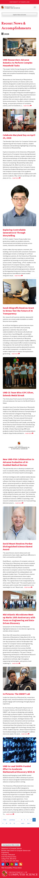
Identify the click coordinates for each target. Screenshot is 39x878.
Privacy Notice (17, 868)
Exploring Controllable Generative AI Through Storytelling (14, 232)
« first (4, 820)
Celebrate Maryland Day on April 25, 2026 (19, 136)
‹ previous (12, 820)
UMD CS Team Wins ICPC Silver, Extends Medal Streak (18, 394)
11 (10, 823)
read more (26, 106)
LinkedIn (16, 864)
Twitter (7, 864)
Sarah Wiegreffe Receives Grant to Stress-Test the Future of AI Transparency (18, 310)
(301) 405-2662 (14, 861)
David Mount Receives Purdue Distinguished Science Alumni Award (17, 546)
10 (6, 823)
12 (14, 823)
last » (29, 823)
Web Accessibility (6, 868)
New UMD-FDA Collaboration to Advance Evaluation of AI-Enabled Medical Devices (18, 462)
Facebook (2, 864)
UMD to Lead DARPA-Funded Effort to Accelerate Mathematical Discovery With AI (19, 769)
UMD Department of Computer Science (16, 7)
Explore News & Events (19, 15)
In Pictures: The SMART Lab (16, 693)
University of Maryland (20, 2)
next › (23, 823)
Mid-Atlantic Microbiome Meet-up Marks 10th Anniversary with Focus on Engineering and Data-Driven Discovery (19, 619)
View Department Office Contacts (10, 845)
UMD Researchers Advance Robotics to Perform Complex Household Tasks (17, 62)
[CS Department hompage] (19, 873)
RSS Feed (20, 864)
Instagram (11, 864)
